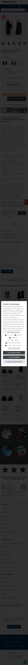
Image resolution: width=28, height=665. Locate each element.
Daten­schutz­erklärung (13, 332)
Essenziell (10, 335)
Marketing (14, 337)
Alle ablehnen (14, 357)
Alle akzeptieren (14, 352)
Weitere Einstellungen (14, 348)
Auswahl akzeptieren (14, 361)
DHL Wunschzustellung (14, 343)
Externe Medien (14, 340)
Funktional (18, 345)
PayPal (9, 345)
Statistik (19, 335)
